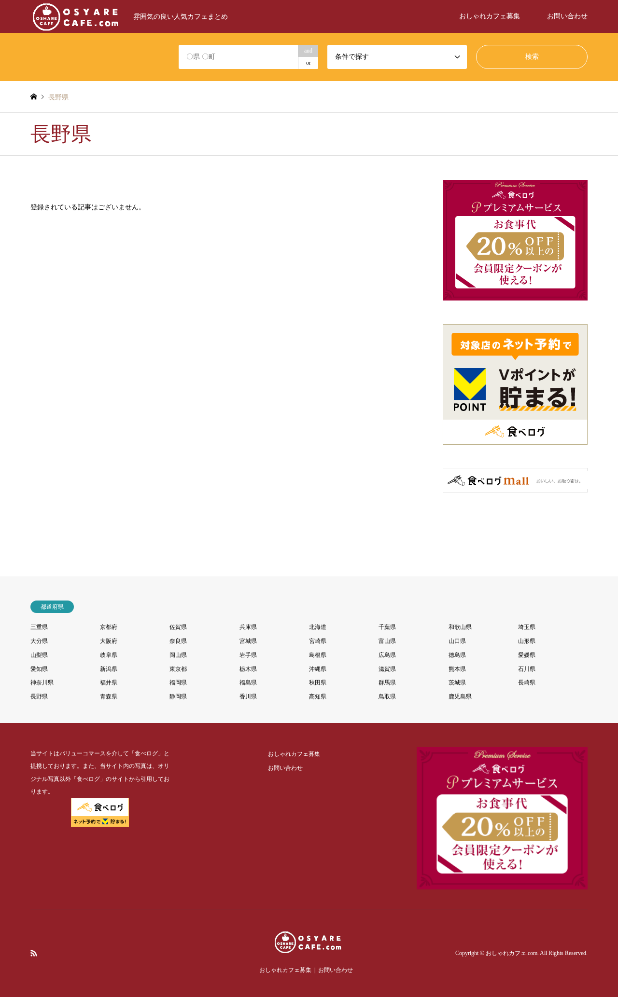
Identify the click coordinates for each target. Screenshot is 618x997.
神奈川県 (42, 682)
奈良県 (178, 641)
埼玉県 (526, 627)
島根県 (317, 655)
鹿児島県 (460, 696)
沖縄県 (317, 669)
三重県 (39, 627)
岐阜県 (108, 655)
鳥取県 (387, 696)
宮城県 (248, 641)
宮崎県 (317, 641)
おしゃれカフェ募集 (489, 16)
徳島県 (457, 655)
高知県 (317, 696)
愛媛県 (526, 655)
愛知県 (39, 669)
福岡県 (178, 682)
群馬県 (387, 682)
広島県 (387, 655)
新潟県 (108, 669)
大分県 (39, 641)
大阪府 (108, 641)
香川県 (248, 696)
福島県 (248, 682)
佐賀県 (178, 627)
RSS (33, 953)
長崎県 (526, 682)
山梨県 (39, 655)
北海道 (317, 627)
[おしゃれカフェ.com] (309, 947)
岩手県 (248, 655)
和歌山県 (460, 627)
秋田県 (317, 682)
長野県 (39, 696)
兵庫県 (248, 627)
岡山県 (178, 655)
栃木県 (248, 669)
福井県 (108, 682)
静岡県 (178, 696)
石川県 (526, 669)
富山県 (387, 641)
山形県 (526, 641)
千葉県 (387, 627)
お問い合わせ (567, 16)
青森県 (108, 696)
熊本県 (457, 669)
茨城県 (457, 682)
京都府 (108, 627)
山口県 (457, 641)
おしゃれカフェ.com (511, 953)
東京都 (178, 669)
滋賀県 (387, 669)
